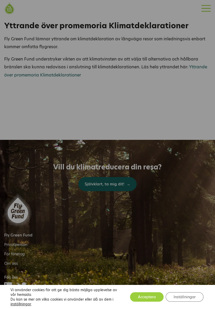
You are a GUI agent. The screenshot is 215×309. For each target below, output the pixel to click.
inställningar (20, 304)
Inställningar (185, 297)
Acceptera (147, 297)
